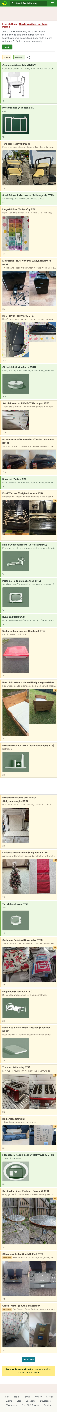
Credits (47, 1405)
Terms (27, 1396)
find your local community (29, 41)
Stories (49, 1396)
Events (9, 1401)
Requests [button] (19, 57)
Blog (19, 1401)
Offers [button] (7, 57)
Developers (45, 1401)
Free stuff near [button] (24, 25)
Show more (29, 1359)
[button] (52, 3)
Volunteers (11, 1405)
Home (7, 1396)
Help (16, 1396)
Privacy (38, 1396)
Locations (30, 1401)
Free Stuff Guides (30, 1405)
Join (7, 47)
